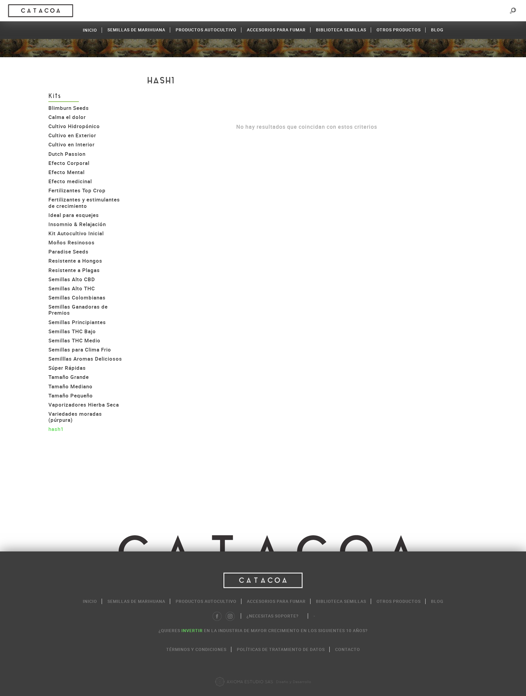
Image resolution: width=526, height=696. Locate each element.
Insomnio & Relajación (77, 224)
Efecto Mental (66, 172)
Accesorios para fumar (276, 30)
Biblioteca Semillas (341, 30)
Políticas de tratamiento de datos (281, 649)
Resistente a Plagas (74, 270)
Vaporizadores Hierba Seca (83, 404)
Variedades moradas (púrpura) (75, 416)
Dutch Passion (67, 153)
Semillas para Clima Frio (79, 349)
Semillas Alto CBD (71, 279)
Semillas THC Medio (74, 340)
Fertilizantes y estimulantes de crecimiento (84, 202)
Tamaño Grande (68, 376)
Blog (437, 30)
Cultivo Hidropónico (74, 126)
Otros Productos (399, 30)
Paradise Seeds (68, 251)
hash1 (56, 428)
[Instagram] (230, 616)
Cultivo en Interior (71, 144)
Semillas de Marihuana (136, 30)
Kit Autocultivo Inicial (76, 233)
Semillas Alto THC (71, 288)
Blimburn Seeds (68, 107)
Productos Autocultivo (206, 30)
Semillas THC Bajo (72, 331)
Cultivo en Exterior (72, 135)
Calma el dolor (67, 117)
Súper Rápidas (67, 367)
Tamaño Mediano (70, 386)
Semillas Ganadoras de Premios (78, 309)
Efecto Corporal (68, 162)
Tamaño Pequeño (70, 395)
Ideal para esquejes (73, 215)
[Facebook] (217, 616)
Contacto (347, 649)
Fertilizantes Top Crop (77, 190)
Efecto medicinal (70, 181)
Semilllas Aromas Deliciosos (85, 358)
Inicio (90, 30)
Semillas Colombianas (77, 297)
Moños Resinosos (71, 242)
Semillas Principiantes (77, 322)
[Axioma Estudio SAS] (263, 682)
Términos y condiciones (196, 649)
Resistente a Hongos (75, 260)
